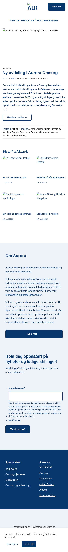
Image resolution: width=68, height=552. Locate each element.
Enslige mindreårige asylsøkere (46, 132)
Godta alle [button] (29, 544)
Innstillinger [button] (12, 544)
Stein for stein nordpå (47, 214)
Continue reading (17, 117)
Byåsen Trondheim (21, 132)
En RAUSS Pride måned (14, 177)
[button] (4, 7)
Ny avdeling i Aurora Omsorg (30, 72)
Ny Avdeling (20, 135)
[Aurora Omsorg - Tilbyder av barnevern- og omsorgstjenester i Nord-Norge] (32, 7)
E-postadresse (17, 388)
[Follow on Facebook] (26, 520)
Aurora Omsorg (39, 78)
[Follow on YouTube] (42, 520)
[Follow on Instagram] (31, 520)
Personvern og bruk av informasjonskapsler (34, 527)
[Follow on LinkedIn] (36, 520)
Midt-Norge (8, 135)
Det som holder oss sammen (17, 214)
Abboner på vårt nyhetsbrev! (51, 177)
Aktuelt (7, 68)
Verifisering (15, 420)
